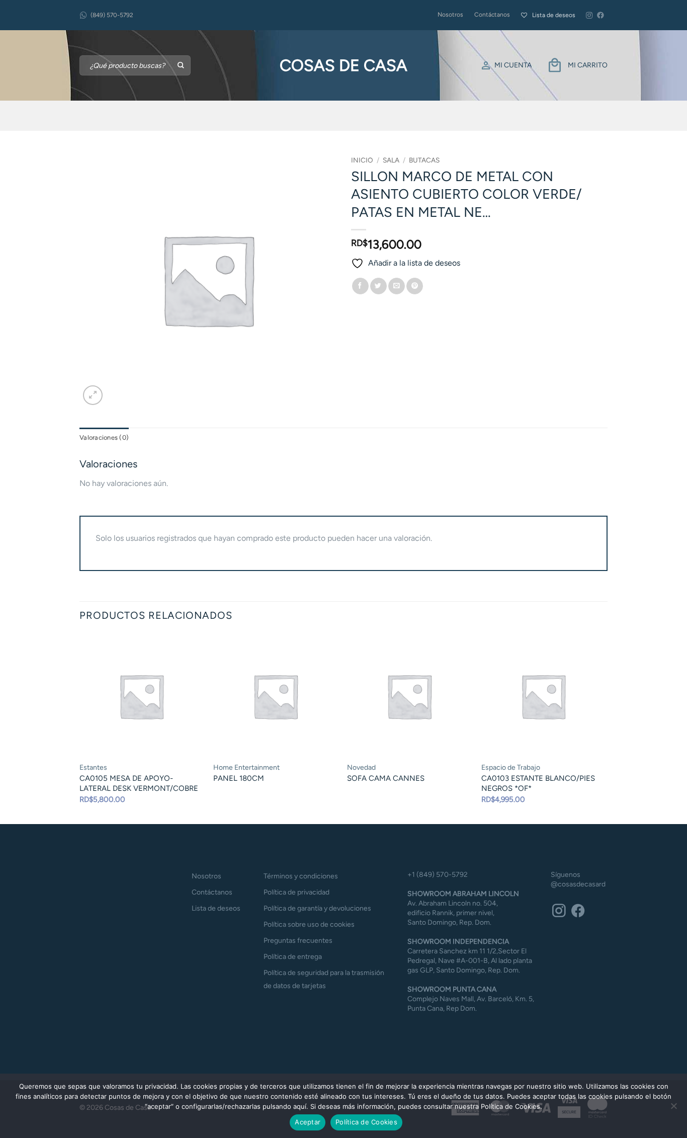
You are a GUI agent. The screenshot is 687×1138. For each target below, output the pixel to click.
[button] (93, 395)
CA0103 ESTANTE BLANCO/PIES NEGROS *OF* (538, 783)
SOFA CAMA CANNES (385, 778)
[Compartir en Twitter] (378, 286)
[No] (673, 1109)
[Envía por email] (396, 286)
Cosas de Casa (343, 65)
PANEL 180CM (238, 778)
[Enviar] (181, 65)
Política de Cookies (366, 1122)
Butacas (424, 160)
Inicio (362, 160)
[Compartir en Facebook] (360, 286)
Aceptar (307, 1122)
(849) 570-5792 (112, 15)
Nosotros (450, 14)
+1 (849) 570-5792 (437, 874)
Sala (391, 160)
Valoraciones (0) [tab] (104, 437)
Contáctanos (492, 14)
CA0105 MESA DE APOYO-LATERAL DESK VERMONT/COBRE (138, 783)
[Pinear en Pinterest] (414, 286)
